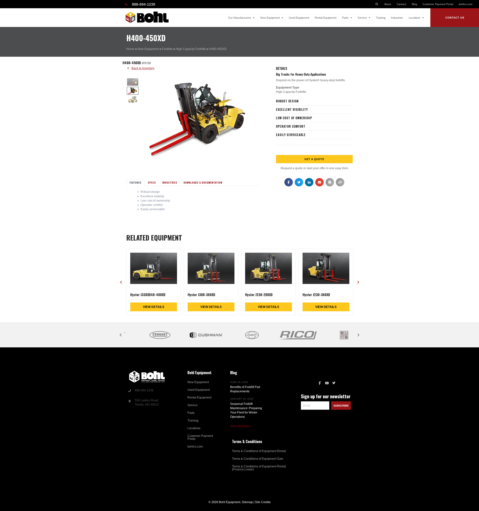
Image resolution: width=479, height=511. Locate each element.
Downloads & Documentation (203, 182)
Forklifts (167, 49)
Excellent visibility (292, 109)
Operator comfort (290, 126)
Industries (169, 182)
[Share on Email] (319, 182)
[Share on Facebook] (288, 182)
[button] (454, 17)
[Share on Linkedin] (309, 182)
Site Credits (263, 502)
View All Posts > (241, 426)
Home (130, 49)
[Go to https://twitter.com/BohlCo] (333, 383)
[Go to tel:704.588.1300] (153, 390)
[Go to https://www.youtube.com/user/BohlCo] (326, 383)
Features (135, 182)
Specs (152, 182)
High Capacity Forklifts (191, 49)
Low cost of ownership (294, 118)
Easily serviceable (291, 135)
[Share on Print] (330, 182)
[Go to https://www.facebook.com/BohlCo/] (319, 383)
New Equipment (148, 49)
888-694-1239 (143, 4)
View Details (153, 306)
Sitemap (247, 502)
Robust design (287, 101)
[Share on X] (299, 182)
